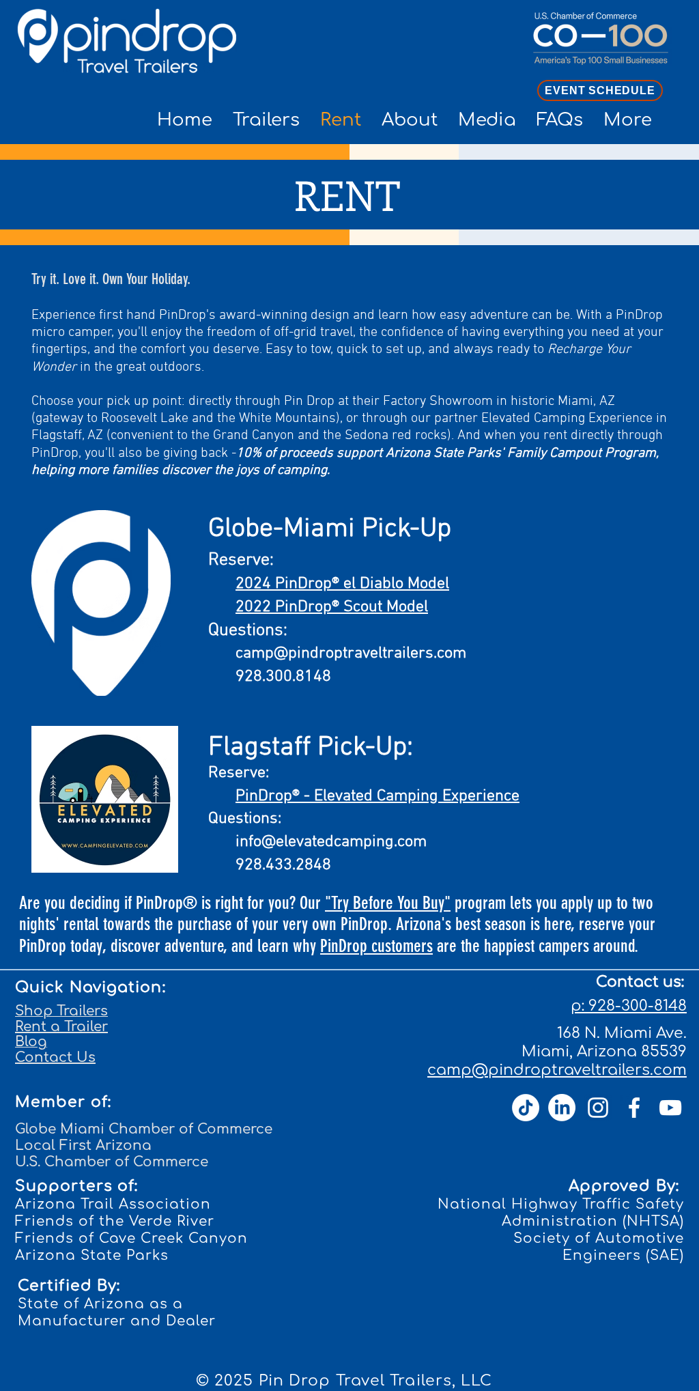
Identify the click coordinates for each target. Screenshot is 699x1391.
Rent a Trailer (61, 1027)
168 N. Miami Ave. (622, 1033)
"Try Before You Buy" (388, 903)
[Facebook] (634, 1107)
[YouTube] (670, 1107)
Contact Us (55, 1057)
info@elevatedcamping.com (331, 842)
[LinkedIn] (561, 1107)
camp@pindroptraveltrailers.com (351, 653)
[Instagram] (598, 1107)
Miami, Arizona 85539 (604, 1051)
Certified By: (69, 1286)
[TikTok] (525, 1107)
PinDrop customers (376, 946)
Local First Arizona (83, 1145)
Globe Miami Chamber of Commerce (143, 1129)
